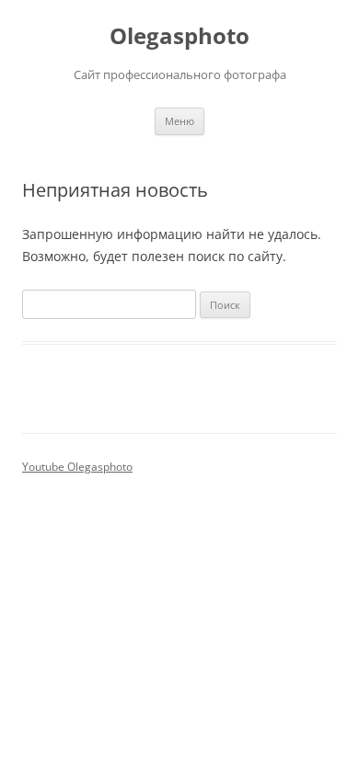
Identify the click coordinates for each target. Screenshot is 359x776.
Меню (179, 121)
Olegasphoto (179, 36)
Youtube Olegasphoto (77, 466)
